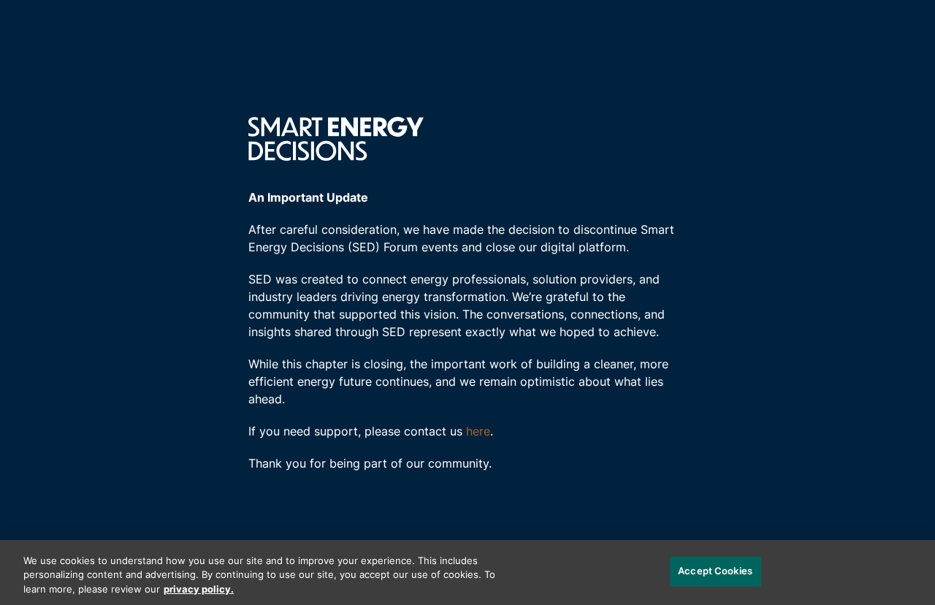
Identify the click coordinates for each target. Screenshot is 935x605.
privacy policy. (199, 590)
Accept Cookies (715, 571)
